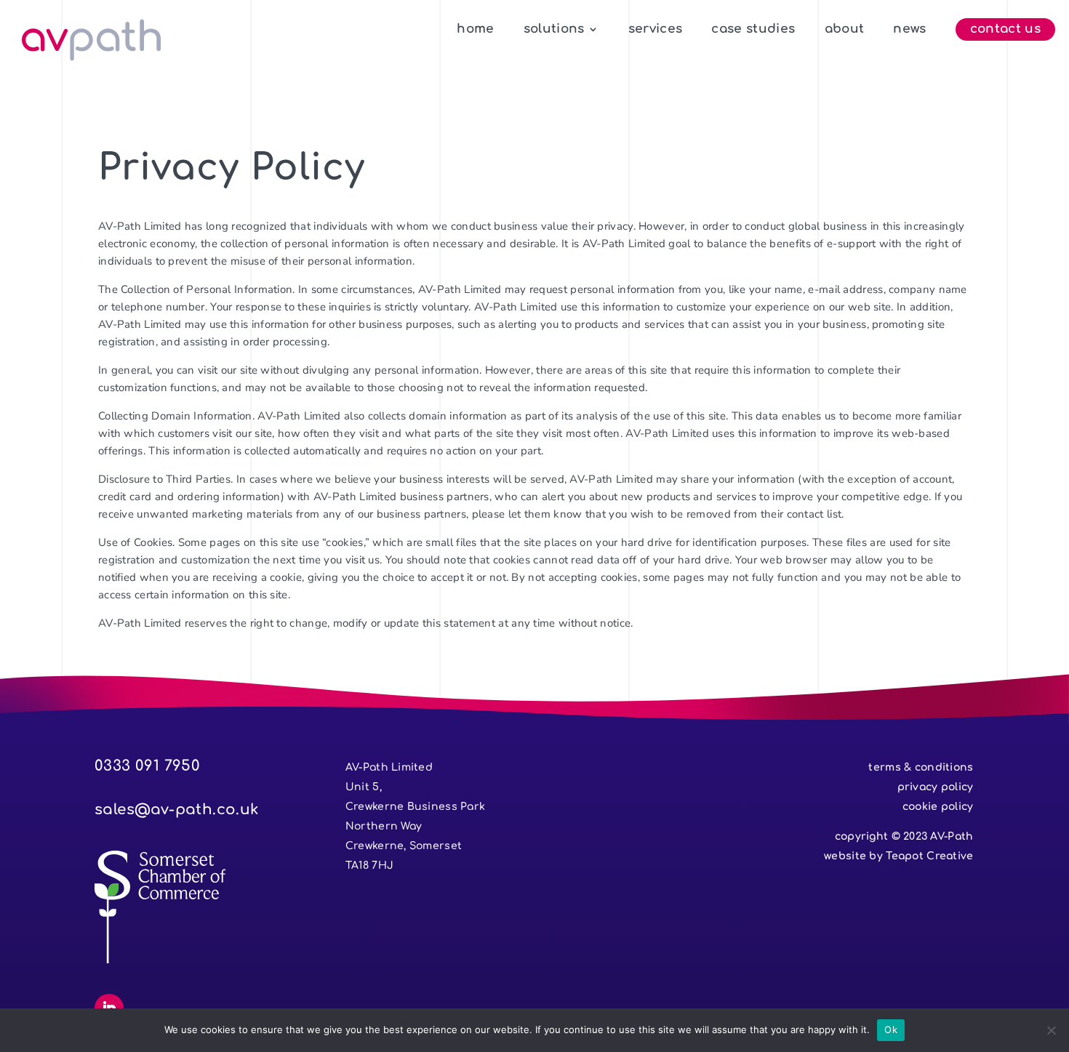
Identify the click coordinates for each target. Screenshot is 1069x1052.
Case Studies (753, 30)
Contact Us (1005, 30)
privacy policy (935, 787)
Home (475, 30)
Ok (890, 1029)
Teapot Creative (929, 856)
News (909, 30)
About (845, 30)
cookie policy (938, 806)
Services (655, 30)
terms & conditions (920, 767)
